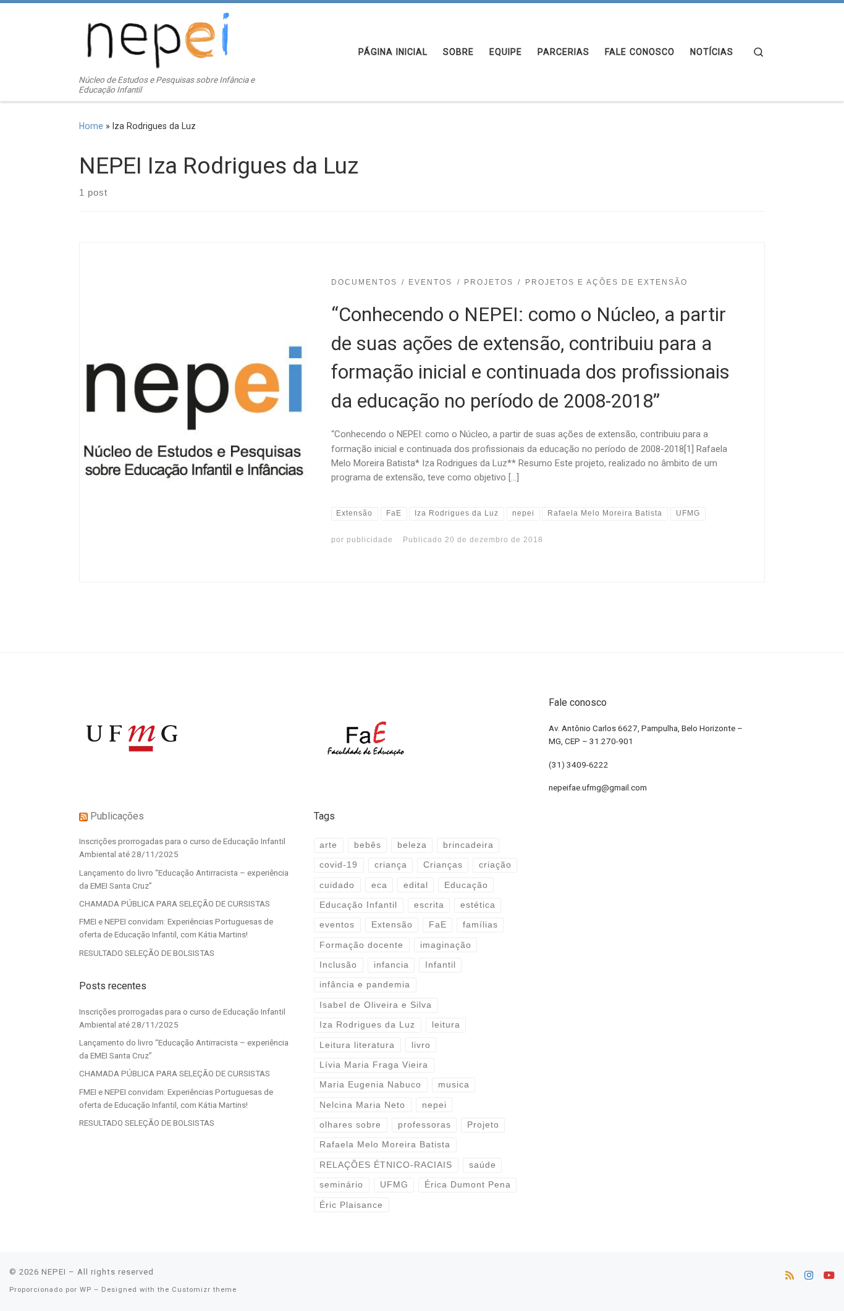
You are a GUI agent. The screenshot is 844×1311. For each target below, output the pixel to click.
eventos (337, 924)
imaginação (445, 945)
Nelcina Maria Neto (362, 1105)
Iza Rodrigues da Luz (367, 1024)
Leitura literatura (357, 1045)
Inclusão (338, 965)
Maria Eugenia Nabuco (370, 1084)
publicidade (370, 539)
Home (91, 126)
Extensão (392, 924)
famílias (480, 924)
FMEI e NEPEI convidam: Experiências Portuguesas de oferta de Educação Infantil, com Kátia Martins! (176, 927)
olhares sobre (350, 1124)
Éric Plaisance (351, 1205)
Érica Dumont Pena (467, 1184)
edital (415, 885)
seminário (341, 1184)
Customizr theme (204, 1290)
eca (379, 885)
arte (328, 845)
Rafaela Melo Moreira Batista (384, 1144)
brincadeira (468, 845)
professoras (424, 1124)
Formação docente (361, 945)
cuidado (337, 885)
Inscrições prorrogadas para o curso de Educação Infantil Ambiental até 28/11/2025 (182, 847)
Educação (466, 885)
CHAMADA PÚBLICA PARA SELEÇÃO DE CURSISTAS (174, 903)
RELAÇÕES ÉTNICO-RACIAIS (385, 1165)
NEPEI (53, 1271)
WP (85, 1290)
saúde (482, 1165)
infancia (391, 965)
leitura (446, 1024)
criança (390, 864)
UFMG (394, 1184)
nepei (434, 1105)
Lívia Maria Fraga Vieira (373, 1065)
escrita (429, 905)
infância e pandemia (364, 984)
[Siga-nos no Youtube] (829, 1275)
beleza (412, 845)
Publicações (117, 816)
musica (454, 1084)
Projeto (483, 1124)
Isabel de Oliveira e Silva (375, 1005)
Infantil (440, 965)
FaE (438, 924)
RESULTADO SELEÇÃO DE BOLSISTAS (146, 953)
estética (478, 905)
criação (495, 864)
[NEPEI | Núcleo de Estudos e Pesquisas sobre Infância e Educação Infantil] (156, 39)
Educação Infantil (358, 905)
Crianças (443, 864)
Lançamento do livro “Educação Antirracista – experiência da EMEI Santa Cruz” (184, 879)
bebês (367, 845)
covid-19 (338, 864)
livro (421, 1045)
